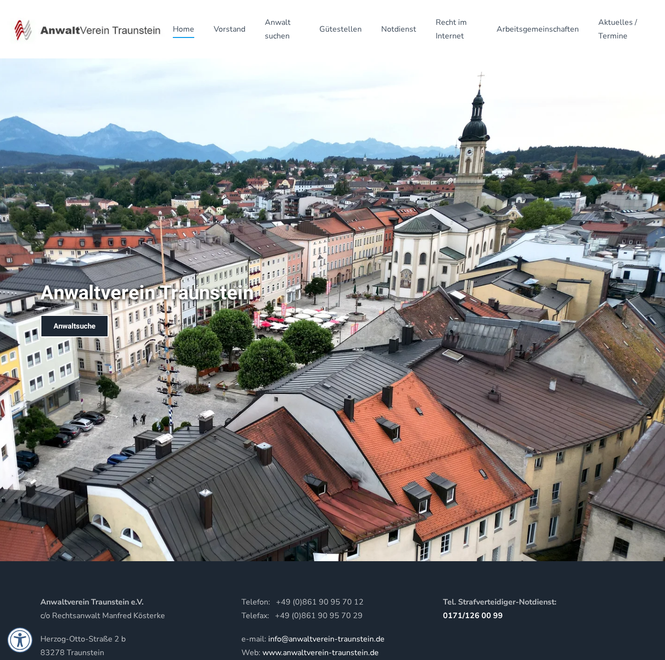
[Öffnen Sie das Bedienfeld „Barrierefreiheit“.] (20, 640)
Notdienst (398, 29)
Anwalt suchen (278, 29)
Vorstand (229, 29)
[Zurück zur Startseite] (86, 29)
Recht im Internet (451, 29)
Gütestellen (340, 29)
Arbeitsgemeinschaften (538, 29)
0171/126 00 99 (473, 615)
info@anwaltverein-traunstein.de (326, 639)
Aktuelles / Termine (617, 29)
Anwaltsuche (74, 326)
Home (183, 29)
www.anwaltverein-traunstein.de (320, 652)
